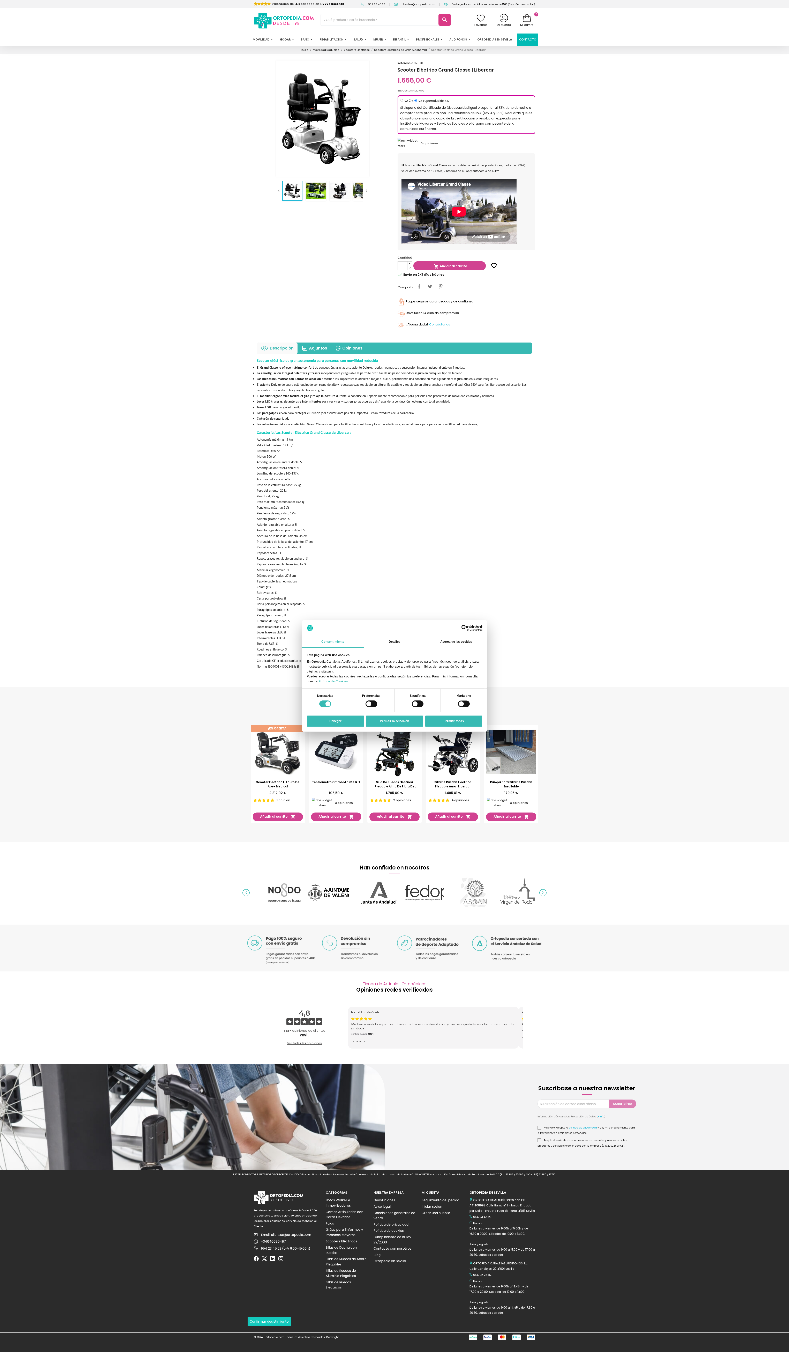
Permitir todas (453, 721)
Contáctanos (439, 324)
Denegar (335, 721)
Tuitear (430, 286)
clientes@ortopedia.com (418, 4)
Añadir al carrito (450, 266)
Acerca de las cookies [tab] (456, 641)
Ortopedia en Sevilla (390, 1261)
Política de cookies (389, 1230)
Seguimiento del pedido (440, 1200)
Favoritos (480, 25)
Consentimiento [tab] (332, 641)
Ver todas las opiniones (304, 1043)
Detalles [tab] (394, 641)
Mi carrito (527, 25)
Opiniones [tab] (352, 348)
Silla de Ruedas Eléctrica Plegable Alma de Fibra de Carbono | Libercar (394, 784)
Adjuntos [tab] (318, 348)
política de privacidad (583, 1127)
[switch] (371, 704)
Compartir (419, 286)
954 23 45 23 (376, 4)
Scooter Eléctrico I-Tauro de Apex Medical (277, 784)
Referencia (405, 63)
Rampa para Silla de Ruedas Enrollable (511, 784)
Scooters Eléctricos (341, 1241)
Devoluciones (384, 1200)
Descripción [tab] (282, 348)
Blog (377, 1254)
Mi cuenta (504, 25)
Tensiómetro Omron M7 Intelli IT (336, 782)
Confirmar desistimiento (269, 1321)
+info (601, 1116)
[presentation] (246, 892)
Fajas (330, 1223)
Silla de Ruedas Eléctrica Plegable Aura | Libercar (452, 784)
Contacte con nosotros (392, 1248)
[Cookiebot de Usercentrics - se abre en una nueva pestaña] (464, 628)
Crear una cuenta (436, 1213)
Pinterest (440, 286)
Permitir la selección (394, 721)
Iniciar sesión (432, 1206)
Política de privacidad (391, 1224)
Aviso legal (382, 1206)
